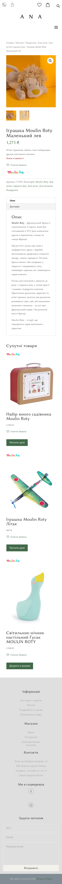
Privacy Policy (44, 878)
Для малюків (45, 185)
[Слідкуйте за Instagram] (31, 805)
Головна (10, 42)
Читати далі (17, 442)
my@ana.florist (34, 775)
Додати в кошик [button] (19, 665)
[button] (50, 61)
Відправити (31, 868)
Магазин (20, 42)
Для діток (42, 42)
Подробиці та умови (31, 709)
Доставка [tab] (14, 206)
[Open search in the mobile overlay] (58, 5)
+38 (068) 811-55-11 (36, 770)
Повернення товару (31, 714)
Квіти (31, 732)
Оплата (31, 705)
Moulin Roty (41, 181)
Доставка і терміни (31, 700)
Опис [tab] (12, 200)
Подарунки (30, 42)
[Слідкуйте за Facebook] (31, 791)
